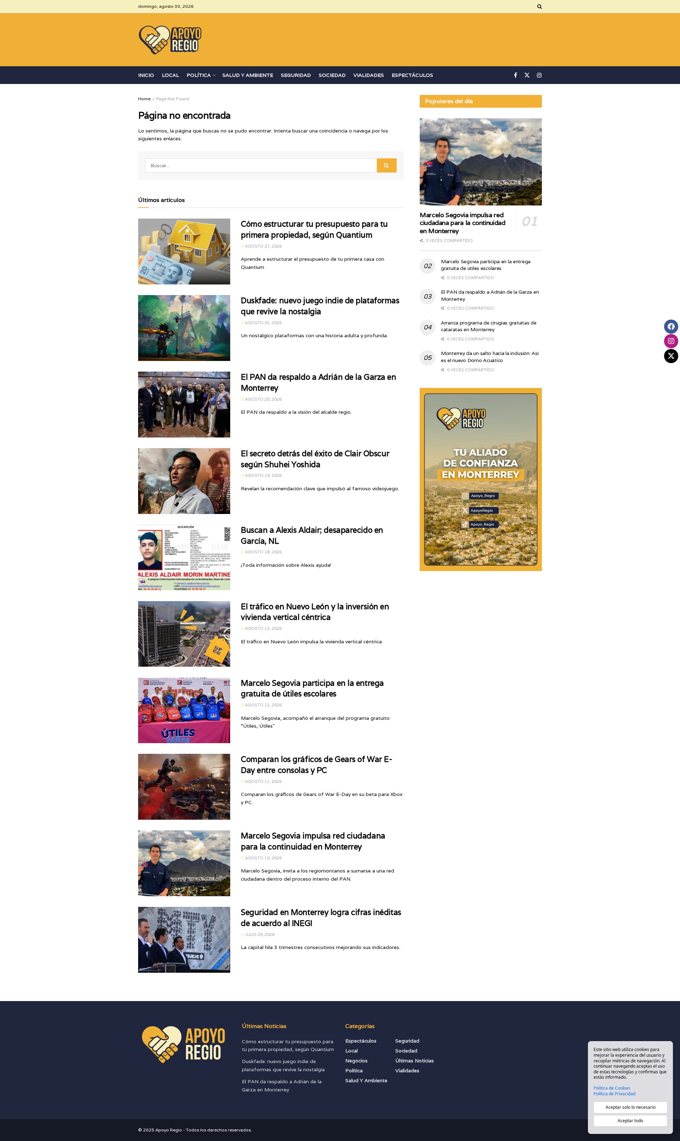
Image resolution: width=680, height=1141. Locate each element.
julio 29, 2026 (259, 934)
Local (170, 75)
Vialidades (368, 75)
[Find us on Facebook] (515, 75)
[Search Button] (539, 6)
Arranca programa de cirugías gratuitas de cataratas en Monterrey (489, 326)
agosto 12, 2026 (263, 704)
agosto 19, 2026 (263, 475)
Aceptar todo (630, 1121)
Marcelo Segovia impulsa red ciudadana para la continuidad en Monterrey (462, 223)
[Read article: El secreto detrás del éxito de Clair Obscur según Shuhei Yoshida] (184, 481)
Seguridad (296, 75)
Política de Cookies (612, 1088)
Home (144, 98)
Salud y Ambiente (247, 75)
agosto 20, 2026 (263, 399)
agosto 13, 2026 (263, 628)
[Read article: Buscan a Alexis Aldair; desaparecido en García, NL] (184, 558)
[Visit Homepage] (170, 40)
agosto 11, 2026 (263, 781)
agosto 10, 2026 (263, 857)
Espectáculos (412, 75)
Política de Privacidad (614, 1094)
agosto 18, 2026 (263, 551)
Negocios (356, 1060)
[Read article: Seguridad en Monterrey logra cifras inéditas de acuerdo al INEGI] (184, 940)
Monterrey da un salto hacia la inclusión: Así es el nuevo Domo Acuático (489, 356)
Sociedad (332, 75)
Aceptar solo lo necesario (631, 1107)
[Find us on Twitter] (527, 75)
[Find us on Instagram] (539, 75)
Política (199, 75)
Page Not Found (172, 98)
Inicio (146, 75)
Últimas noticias (414, 1060)
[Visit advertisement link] (481, 479)
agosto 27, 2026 (263, 246)
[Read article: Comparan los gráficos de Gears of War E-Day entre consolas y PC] (184, 787)
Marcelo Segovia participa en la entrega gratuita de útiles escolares (486, 265)
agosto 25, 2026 (263, 322)
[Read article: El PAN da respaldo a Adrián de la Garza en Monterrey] (184, 404)
